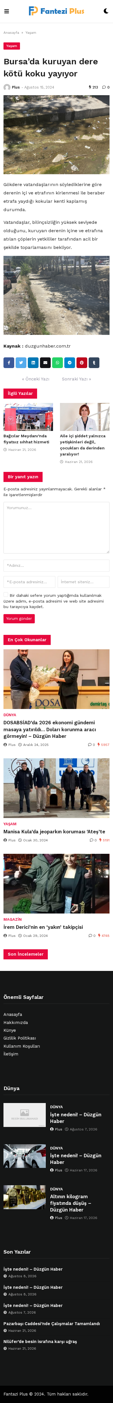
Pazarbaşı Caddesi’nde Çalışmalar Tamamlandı (51, 1323)
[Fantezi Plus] (56, 11)
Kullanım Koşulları (21, 1046)
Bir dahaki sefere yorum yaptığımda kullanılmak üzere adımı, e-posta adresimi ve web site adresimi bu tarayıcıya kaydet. (53, 601)
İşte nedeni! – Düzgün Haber (75, 1118)
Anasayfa (11, 33)
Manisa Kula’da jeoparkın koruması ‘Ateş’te (54, 831)
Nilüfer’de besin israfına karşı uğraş (40, 1341)
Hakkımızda (15, 1022)
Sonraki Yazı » (76, 379)
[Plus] (6, 87)
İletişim (10, 1054)
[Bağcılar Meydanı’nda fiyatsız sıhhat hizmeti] (28, 417)
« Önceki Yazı (35, 379)
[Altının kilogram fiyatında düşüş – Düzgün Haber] (24, 1197)
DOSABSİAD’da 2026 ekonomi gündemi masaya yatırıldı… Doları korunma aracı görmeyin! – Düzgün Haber (49, 729)
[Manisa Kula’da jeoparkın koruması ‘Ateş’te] (56, 788)
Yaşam (30, 33)
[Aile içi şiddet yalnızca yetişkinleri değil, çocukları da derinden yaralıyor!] (85, 417)
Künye (9, 1030)
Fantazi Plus (15, 1394)
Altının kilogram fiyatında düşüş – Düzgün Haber (70, 1203)
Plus (16, 87)
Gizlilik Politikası (19, 1038)
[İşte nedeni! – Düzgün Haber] (24, 1115)
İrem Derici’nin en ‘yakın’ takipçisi (43, 927)
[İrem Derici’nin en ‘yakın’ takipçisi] (56, 884)
